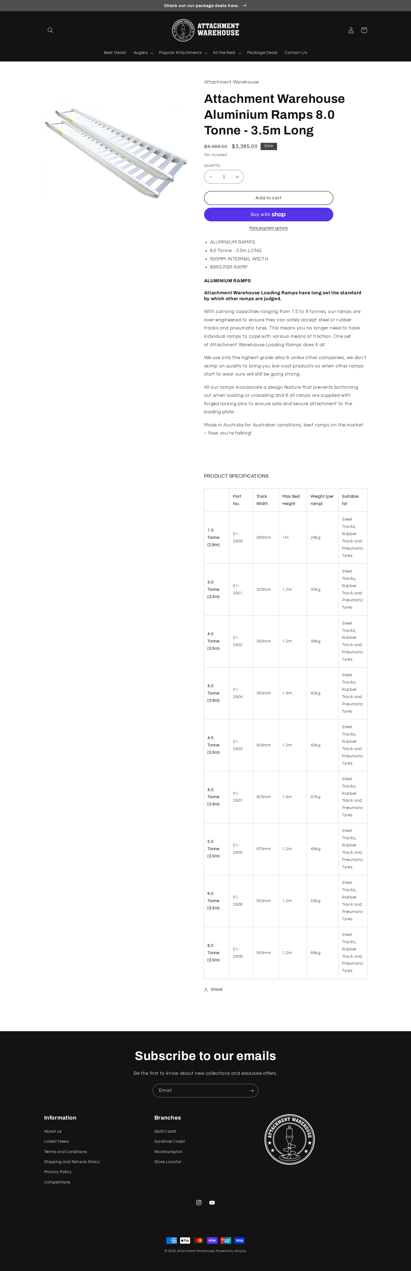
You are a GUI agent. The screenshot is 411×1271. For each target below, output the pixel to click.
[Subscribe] (251, 1090)
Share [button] (217, 989)
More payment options (268, 228)
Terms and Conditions (65, 1152)
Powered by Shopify (231, 1251)
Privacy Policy (58, 1172)
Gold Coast (165, 1131)
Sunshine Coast (169, 1141)
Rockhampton (168, 1152)
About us (53, 1131)
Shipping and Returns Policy (72, 1162)
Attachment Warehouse (196, 1251)
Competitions (57, 1182)
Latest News (56, 1141)
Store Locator (167, 1162)
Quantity (212, 165)
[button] (50, 30)
